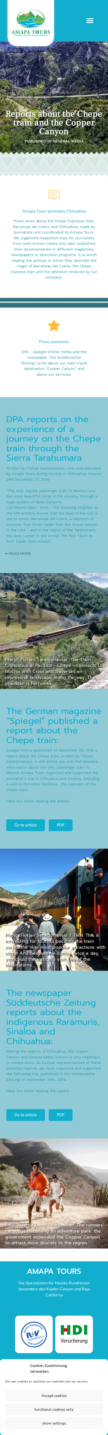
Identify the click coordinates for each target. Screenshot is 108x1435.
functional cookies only (54, 1409)
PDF (61, 825)
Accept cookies (54, 1395)
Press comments (54, 342)
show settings (54, 1423)
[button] (89, 20)
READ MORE (20, 553)
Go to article (25, 825)
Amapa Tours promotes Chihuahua (54, 211)
